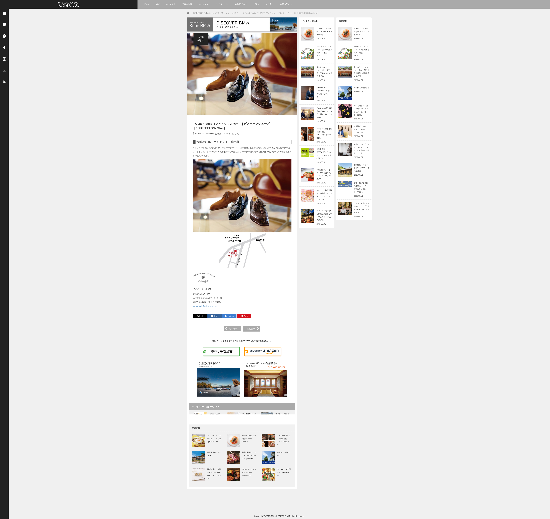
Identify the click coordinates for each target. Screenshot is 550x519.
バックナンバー (222, 4)
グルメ (147, 4)
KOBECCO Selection (204, 133)
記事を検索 (187, 4)
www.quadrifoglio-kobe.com (205, 306)
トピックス (203, 4)
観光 (158, 4)
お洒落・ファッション (225, 133)
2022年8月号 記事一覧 (204, 406)
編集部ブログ (241, 4)
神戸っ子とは (286, 4)
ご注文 (256, 4)
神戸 (238, 133)
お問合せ (270, 4)
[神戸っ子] (68, 4)
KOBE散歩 (171, 4)
